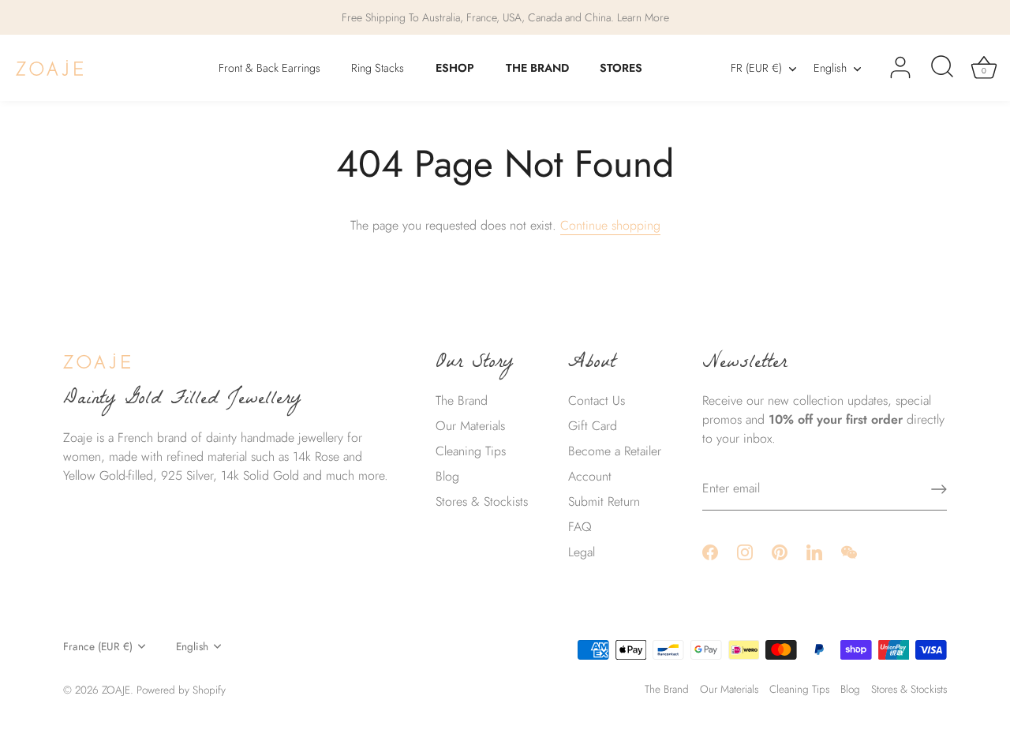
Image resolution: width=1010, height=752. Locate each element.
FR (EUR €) (756, 68)
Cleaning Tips (471, 451)
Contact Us (596, 400)
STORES (621, 68)
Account (590, 476)
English (830, 68)
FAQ (580, 527)
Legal (581, 552)
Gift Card (592, 426)
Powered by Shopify (181, 690)
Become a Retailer (614, 451)
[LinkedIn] (814, 551)
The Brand (462, 400)
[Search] (942, 68)
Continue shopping (610, 225)
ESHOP (455, 68)
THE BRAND (537, 68)
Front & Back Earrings (269, 68)
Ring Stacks (377, 68)
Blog (447, 476)
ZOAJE (116, 690)
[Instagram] (745, 551)
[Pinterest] (779, 551)
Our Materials (470, 426)
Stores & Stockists (482, 501)
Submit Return (604, 501)
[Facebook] (710, 551)
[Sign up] (939, 489)
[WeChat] (849, 551)
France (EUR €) (98, 646)
